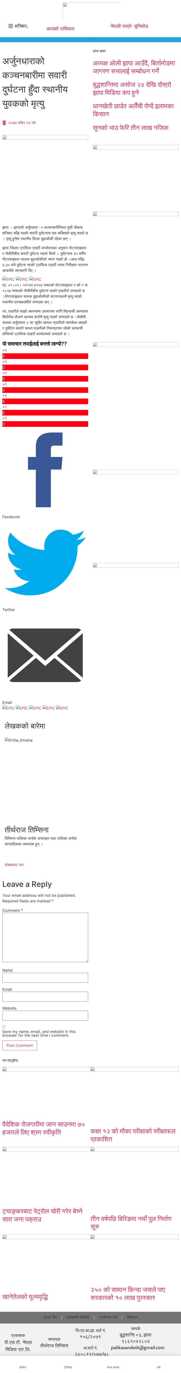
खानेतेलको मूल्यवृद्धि (25, 1297)
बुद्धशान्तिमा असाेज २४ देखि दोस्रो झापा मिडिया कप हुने (132, 89)
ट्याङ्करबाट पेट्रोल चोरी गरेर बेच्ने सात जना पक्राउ (42, 1215)
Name (7, 970)
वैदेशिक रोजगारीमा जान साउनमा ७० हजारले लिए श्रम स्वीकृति (43, 1128)
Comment (12, 910)
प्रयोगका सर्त (108, 1317)
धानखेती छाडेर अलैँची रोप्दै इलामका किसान (133, 110)
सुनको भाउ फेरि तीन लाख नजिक (131, 128)
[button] (90, 38)
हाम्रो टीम (50, 1317)
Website (9, 1008)
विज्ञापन (132, 1317)
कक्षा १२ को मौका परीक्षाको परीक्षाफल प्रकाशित (132, 1135)
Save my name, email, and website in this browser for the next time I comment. (39, 1033)
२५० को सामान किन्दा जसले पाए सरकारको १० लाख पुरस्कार (127, 1294)
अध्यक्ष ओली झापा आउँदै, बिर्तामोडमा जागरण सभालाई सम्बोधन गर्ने (134, 67)
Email (7, 989)
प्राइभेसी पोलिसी (78, 1317)
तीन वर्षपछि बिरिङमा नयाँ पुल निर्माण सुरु (131, 1223)
